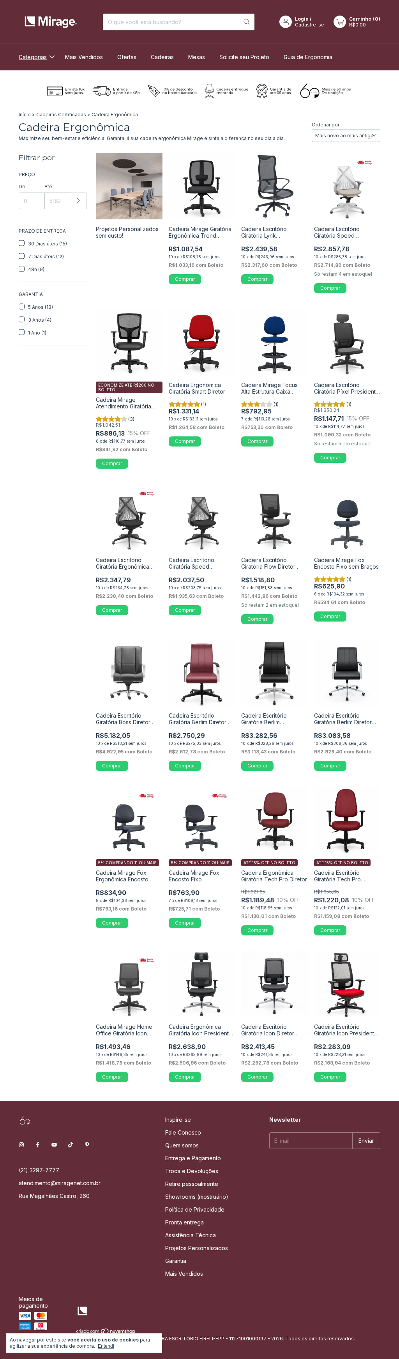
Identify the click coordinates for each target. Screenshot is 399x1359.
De (22, 186)
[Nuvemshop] (106, 1333)
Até (48, 186)
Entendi (106, 1346)
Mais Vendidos (84, 57)
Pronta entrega (184, 1222)
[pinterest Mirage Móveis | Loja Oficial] (87, 1145)
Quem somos (182, 1145)
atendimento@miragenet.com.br (60, 1183)
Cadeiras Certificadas (61, 114)
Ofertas (126, 57)
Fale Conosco (183, 1132)
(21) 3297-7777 (39, 1170)
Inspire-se (178, 1119)
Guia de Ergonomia (308, 57)
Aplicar (78, 201)
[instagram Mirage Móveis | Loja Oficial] (21, 1145)
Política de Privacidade (194, 1209)
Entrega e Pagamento (193, 1158)
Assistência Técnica (190, 1235)
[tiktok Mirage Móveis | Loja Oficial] (70, 1145)
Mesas (196, 57)
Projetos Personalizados (196, 1248)
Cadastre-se (309, 25)
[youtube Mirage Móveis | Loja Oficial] (54, 1145)
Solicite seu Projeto (244, 57)
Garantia (175, 1260)
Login (302, 19)
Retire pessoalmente (191, 1183)
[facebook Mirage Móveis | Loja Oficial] (38, 1145)
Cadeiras (162, 57)
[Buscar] (246, 22)
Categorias (33, 57)
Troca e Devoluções (191, 1171)
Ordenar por (325, 125)
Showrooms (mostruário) (196, 1196)
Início (25, 114)
